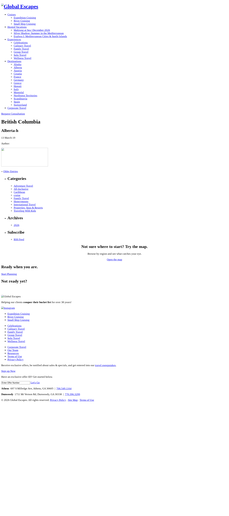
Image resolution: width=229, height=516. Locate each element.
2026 (16, 225)
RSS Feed (19, 239)
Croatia (18, 73)
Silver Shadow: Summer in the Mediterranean (39, 33)
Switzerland (20, 104)
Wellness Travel (22, 58)
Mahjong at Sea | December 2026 (32, 30)
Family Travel (21, 48)
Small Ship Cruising (25, 23)
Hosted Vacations (17, 27)
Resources (13, 353)
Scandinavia (20, 98)
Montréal (19, 92)
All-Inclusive (21, 189)
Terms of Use (14, 356)
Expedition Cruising (25, 17)
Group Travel (21, 51)
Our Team (12, 350)
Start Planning (9, 274)
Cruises (11, 14)
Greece (17, 83)
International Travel (25, 204)
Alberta (18, 67)
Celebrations (21, 42)
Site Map (73, 400)
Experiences (14, 39)
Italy (16, 89)
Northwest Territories (25, 95)
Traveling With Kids (25, 210)
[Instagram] (8, 308)
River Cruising (22, 20)
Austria (18, 70)
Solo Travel (20, 55)
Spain (17, 101)
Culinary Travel (22, 45)
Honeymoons (21, 201)
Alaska (17, 64)
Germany (19, 79)
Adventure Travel (23, 185)
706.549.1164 (64, 388)
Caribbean (19, 192)
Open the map (114, 259)
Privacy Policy (15, 359)
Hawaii (17, 86)
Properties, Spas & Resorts (28, 207)
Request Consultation (13, 113)
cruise (17, 195)
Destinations (14, 61)
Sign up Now (8, 371)
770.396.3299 (72, 394)
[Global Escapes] (19, 6)
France (17, 76)
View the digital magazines (14, 289)
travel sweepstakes (105, 365)
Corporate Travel (16, 108)
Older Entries (10, 171)
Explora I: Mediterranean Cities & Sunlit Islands (40, 36)
